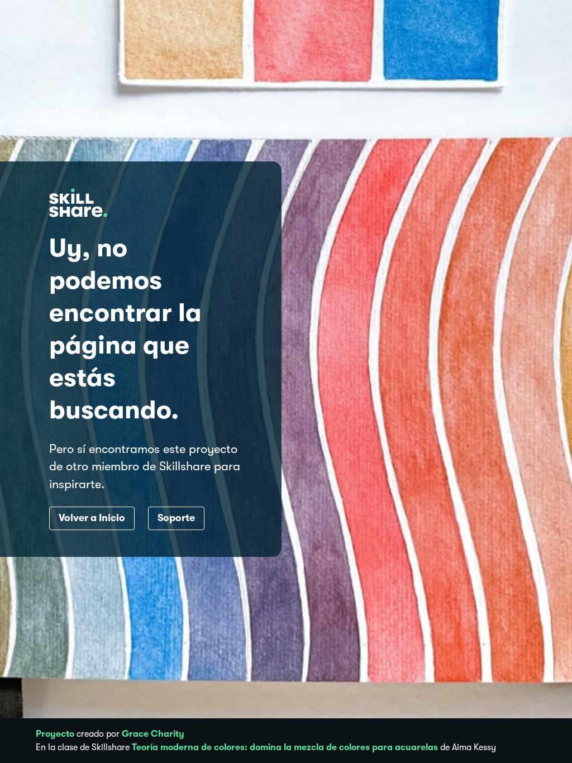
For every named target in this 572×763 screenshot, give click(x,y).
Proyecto (55, 734)
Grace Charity (153, 734)
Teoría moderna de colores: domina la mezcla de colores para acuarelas (285, 747)
